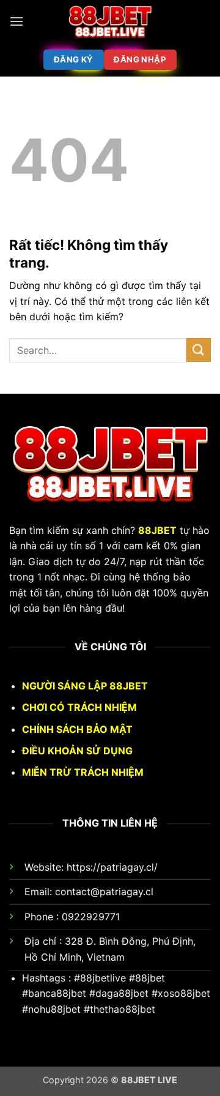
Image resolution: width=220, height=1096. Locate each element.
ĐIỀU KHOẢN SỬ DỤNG (77, 751)
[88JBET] (110, 21)
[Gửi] (198, 350)
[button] (16, 21)
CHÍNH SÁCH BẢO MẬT (77, 729)
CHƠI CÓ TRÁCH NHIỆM (79, 707)
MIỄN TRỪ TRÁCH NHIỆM (83, 772)
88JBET (157, 530)
